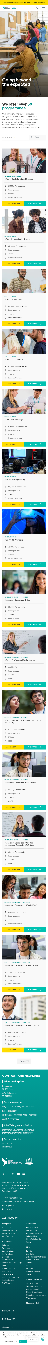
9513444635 (7, 1147)
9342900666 (7, 1089)
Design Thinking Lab (10, 1277)
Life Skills (30, 1254)
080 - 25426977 (13, 1107)
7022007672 (16, 1111)
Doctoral (5, 1257)
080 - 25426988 (28, 1107)
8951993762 (7, 1130)
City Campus (7, 1236)
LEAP (4, 1265)
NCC (28, 1265)
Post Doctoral (7, 1260)
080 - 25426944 (30, 1115)
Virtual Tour (6, 1227)
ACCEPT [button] (22, 1341)
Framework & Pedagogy (12, 1263)
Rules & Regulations (34, 1286)
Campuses (6, 1224)
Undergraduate (8, 1251)
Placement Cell (32, 1303)
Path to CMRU (32, 1227)
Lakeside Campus (9, 1230)
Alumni (29, 1263)
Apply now (11, 203)
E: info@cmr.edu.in (10, 1205)
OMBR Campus (8, 1233)
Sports (29, 1251)
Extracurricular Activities (36, 1257)
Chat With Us (32, 1339)
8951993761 (6, 1133)
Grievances (31, 1298)
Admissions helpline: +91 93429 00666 (18, 1202)
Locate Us (8, 1209)
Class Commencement (36, 1295)
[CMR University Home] (9, 7)
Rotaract (29, 1268)
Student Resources (34, 1279)
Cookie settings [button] (10, 1341)
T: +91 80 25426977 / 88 (12, 1198)
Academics (7, 1241)
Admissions (31, 1224)
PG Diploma (7, 1283)
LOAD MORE (24, 1061)
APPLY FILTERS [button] (7, 137)
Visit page (33, 203)
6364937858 (29, 1130)
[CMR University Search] (37, 8)
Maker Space (7, 1274)
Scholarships (31, 1236)
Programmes (7, 1248)
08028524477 (15, 1119)
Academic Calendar (34, 1233)
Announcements (33, 1289)
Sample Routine (32, 1260)
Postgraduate (7, 1254)
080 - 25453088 (15, 1115)
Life (28, 1247)
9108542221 (7, 1144)
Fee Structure (31, 1230)
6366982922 (28, 1133)
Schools (5, 1245)
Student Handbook (34, 1292)
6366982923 (18, 1130)
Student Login (32, 1283)
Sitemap (6, 1327)
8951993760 (17, 1133)
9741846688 (7, 1096)
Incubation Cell (8, 1280)
